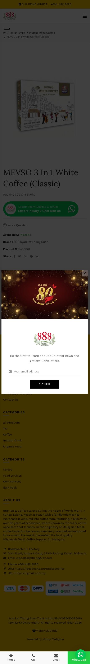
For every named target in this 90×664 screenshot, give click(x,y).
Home (11, 659)
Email (56, 659)
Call (33, 659)
